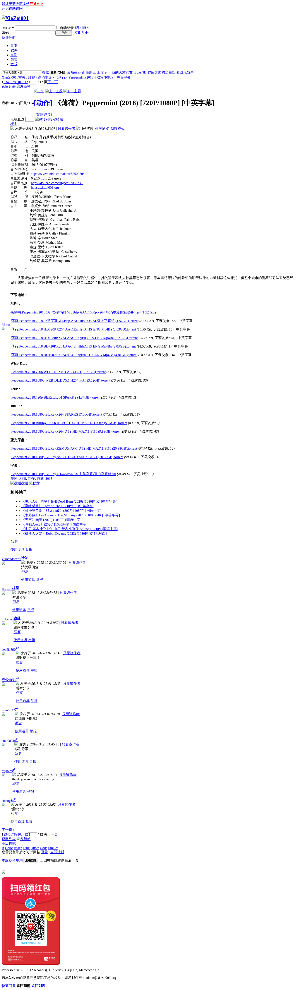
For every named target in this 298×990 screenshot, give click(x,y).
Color (9, 848)
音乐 (13, 64)
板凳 (15, 588)
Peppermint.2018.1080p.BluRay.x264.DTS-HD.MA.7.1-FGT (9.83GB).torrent (66, 431)
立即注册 (82, 32)
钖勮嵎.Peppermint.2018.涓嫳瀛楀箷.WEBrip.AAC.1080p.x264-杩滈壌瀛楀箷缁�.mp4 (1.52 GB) (83, 312)
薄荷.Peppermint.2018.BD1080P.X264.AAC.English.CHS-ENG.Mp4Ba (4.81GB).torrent (74, 355)
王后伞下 (104, 72)
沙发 (24, 558)
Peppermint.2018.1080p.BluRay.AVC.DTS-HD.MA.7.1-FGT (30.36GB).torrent (67, 457)
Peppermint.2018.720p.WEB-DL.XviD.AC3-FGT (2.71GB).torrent (58, 372)
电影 (13, 55)
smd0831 (8, 741)
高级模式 (9, 843)
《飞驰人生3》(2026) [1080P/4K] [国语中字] (54, 524)
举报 (28, 550)
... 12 (24, 82)
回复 (13, 541)
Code (43, 848)
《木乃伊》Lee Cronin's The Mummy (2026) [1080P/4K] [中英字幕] (70, 515)
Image (18, 848)
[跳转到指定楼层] (49, 119)
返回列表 (9, 86)
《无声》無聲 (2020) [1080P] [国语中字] (51, 520)
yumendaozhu (11, 559)
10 (19, 82)
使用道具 (17, 550)
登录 (44, 852)
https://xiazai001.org (45, 187)
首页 (13, 46)
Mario (6, 325)
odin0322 (8, 710)
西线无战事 (185, 72)
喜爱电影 (9, 680)
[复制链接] (44, 114)
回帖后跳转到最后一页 (61, 860)
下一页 (52, 82)
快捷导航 (9, 37)
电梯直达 (17, 119)
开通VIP (36, 4)
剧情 (22, 478)
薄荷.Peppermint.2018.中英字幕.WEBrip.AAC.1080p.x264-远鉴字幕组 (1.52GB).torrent (75, 321)
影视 (31, 77)
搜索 (45, 72)
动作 (31, 478)
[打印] (39, 91)
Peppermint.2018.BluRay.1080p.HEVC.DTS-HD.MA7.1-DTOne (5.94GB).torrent (69, 423)
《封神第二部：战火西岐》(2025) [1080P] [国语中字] (61, 510)
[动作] (43, 103)
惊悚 (40, 478)
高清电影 (45, 77)
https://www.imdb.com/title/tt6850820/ (57, 174)
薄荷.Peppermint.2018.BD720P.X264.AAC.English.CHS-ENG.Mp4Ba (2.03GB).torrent (73, 346)
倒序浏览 (102, 128)
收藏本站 (23, 4)
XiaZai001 (9, 77)
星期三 (91, 72)
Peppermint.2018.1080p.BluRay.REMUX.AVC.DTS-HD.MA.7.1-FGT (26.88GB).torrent (74, 448)
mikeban (8, 619)
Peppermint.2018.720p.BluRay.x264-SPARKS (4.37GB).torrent (55, 397)
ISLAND (140, 72)
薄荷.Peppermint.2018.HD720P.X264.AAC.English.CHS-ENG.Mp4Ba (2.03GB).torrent (73, 329)
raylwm (7, 771)
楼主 (13, 124)
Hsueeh (7, 589)
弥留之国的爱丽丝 (161, 72)
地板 (17, 618)
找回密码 (82, 27)
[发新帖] (24, 86)
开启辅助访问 (12, 8)
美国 (13, 478)
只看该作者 (66, 128)
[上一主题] (54, 91)
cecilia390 (9, 649)
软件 (13, 50)
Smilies (53, 848)
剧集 (13, 59)
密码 (5, 32)
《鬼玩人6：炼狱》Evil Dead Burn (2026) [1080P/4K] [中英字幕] (69, 501)
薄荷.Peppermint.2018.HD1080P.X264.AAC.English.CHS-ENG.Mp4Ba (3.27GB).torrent (74, 338)
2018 (48, 478)
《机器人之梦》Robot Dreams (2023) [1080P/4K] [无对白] (64, 533)
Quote (35, 848)
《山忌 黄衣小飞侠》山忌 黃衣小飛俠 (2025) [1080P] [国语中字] (69, 529)
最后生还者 (76, 72)
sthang (6, 801)
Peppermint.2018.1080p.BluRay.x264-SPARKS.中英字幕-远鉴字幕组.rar (63, 474)
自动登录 (67, 28)
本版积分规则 (12, 860)
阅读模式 (118, 128)
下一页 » (8, 830)
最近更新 (9, 4)
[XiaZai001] (15, 18)
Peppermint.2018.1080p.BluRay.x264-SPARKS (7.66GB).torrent (56, 414)
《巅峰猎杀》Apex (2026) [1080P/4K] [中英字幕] (57, 506)
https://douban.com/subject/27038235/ (57, 183)
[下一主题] (72, 91)
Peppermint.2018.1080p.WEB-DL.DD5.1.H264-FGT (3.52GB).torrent (60, 380)
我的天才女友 (122, 72)
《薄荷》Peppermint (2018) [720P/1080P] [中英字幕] (93, 77)
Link (26, 848)
